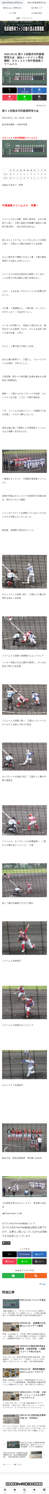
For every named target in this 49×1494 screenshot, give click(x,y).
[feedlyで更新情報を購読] (13, 1275)
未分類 (7, 1243)
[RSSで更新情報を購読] (36, 1275)
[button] (39, 97)
